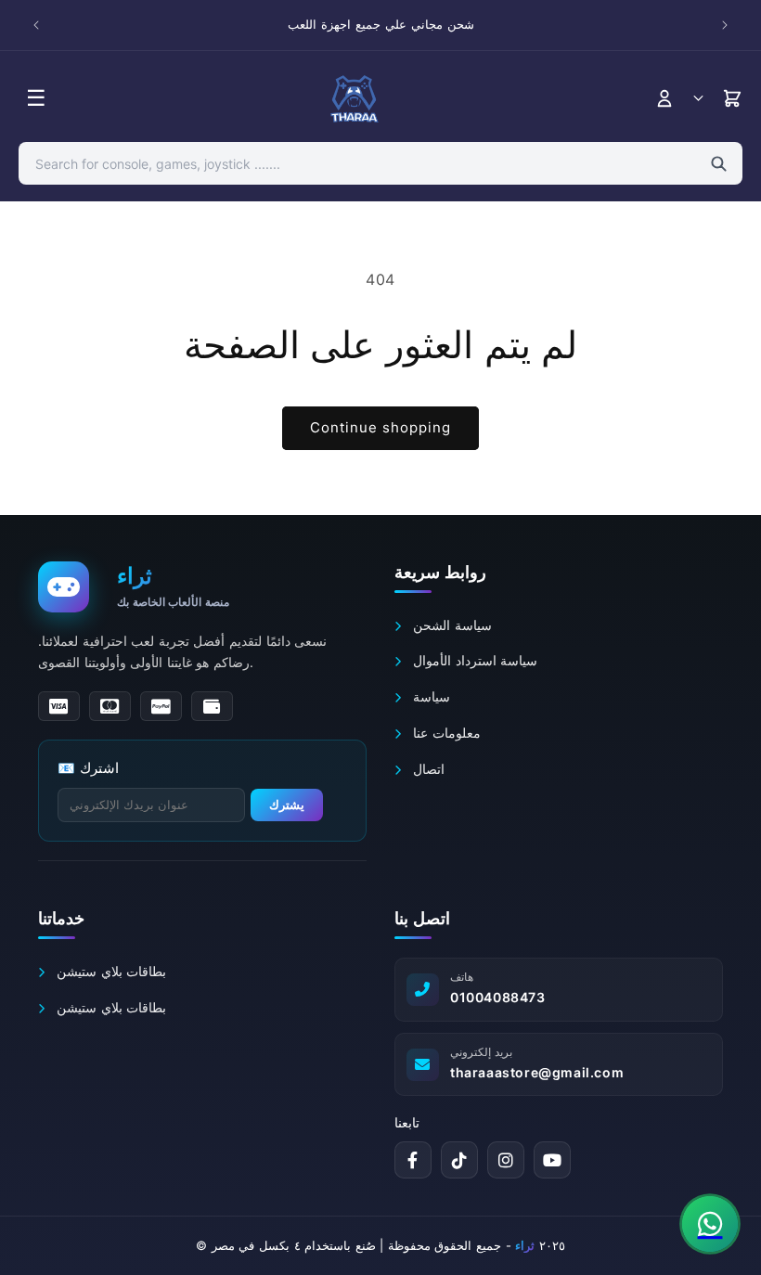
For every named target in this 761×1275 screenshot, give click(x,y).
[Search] (718, 163)
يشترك (286, 805)
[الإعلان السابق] (36, 25)
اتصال (427, 769)
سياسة (429, 696)
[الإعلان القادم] (724, 25)
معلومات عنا (445, 733)
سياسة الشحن (450, 625)
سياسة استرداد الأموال (473, 660)
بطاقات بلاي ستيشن (109, 971)
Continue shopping (380, 427)
